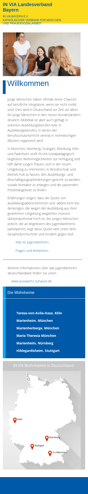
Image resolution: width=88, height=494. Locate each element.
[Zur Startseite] (78, 12)
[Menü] (79, 486)
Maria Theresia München (36, 335)
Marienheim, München (34, 320)
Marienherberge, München (37, 328)
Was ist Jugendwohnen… (33, 242)
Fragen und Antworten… (32, 250)
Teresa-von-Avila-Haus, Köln (39, 313)
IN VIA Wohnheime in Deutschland (43, 365)
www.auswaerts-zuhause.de (31, 281)
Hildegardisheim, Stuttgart (38, 350)
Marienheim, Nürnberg (34, 343)
